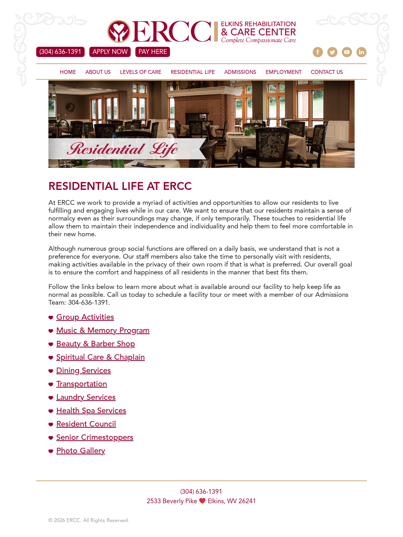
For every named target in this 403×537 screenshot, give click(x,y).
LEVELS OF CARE (140, 72)
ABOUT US (98, 72)
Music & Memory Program (103, 331)
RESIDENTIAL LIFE (193, 72)
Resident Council (86, 424)
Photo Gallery (80, 451)
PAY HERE (153, 52)
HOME (68, 72)
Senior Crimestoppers (94, 438)
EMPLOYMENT (283, 72)
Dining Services (83, 371)
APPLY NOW (110, 52)
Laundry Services (86, 398)
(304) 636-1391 (60, 52)
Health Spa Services (91, 411)
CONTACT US (327, 72)
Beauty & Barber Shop (95, 344)
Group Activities (85, 318)
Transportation (81, 384)
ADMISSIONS (240, 72)
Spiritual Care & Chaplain (100, 358)
